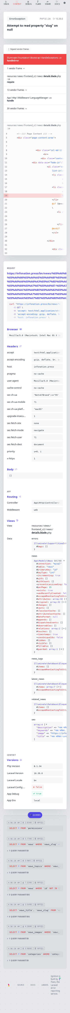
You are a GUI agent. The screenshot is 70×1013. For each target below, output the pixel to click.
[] (47, 731)
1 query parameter (19, 851)
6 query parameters (19, 917)
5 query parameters (19, 895)
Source (20, 985)
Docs (33, 985)
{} (47, 546)
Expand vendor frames (19, 49)
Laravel (44, 985)
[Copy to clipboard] (59, 304)
